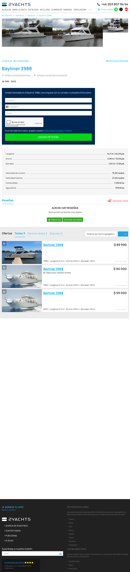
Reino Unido (72, 569)
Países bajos (72, 545)
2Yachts (8, 15)
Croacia (71, 519)
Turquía (71, 538)
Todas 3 (20, 233)
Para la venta (19, 9)
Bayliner (31, 15)
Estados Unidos (73, 561)
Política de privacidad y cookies (57, 130)
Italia (70, 526)
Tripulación (79, 9)
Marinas (67, 9)
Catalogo (33, 9)
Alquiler (6, 9)
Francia (71, 530)
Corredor (56, 9)
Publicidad (11, 535)
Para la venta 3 (37, 233)
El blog (9, 540)
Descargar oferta (120, 200)
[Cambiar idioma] (126, 9)
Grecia (70, 523)
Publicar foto (55, 219)
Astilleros (19, 15)
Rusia (70, 565)
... (88, 9)
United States (22, 60)
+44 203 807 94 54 (114, 4)
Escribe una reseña (74, 219)
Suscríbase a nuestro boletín (17, 548)
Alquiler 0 (56, 233)
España (71, 534)
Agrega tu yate (14, 507)
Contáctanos (13, 530)
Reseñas (8, 200)
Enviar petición (48, 137)
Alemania (71, 541)
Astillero (45, 9)
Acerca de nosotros (17, 525)
